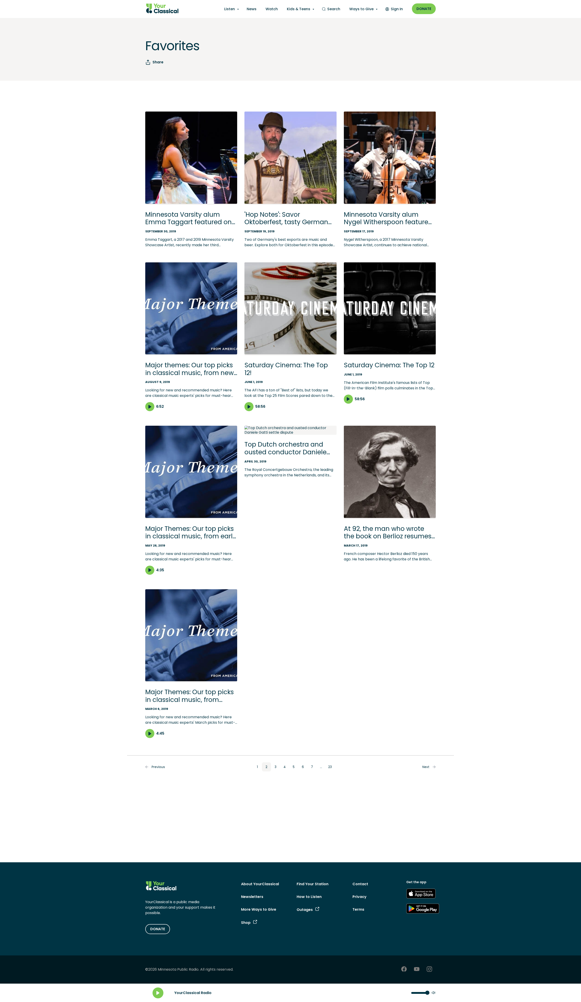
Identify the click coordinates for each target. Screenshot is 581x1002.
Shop (246, 922)
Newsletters (252, 896)
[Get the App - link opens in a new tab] (421, 894)
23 (330, 767)
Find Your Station (312, 884)
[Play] (158, 992)
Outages (305, 909)
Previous (158, 767)
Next (425, 767)
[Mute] (433, 993)
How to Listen (309, 896)
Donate (423, 8)
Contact (360, 884)
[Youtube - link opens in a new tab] (416, 969)
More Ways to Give (258, 909)
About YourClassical (260, 884)
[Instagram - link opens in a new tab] (429, 970)
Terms (358, 909)
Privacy (359, 896)
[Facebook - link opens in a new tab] (404, 970)
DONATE (157, 929)
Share (158, 62)
